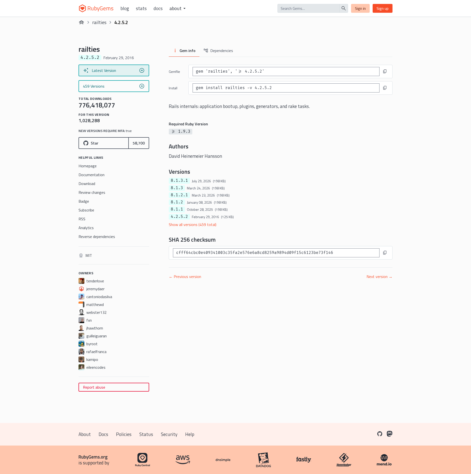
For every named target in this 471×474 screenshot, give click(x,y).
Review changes (91, 192)
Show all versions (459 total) (192, 224)
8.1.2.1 (179, 195)
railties (99, 22)
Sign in (360, 8)
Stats (141, 8)
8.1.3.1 (179, 180)
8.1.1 (177, 209)
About (84, 434)
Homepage (87, 166)
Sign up (383, 8)
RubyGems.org (93, 456)
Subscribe (86, 210)
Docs (158, 8)
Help (189, 434)
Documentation (91, 175)
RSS (81, 219)
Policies (123, 434)
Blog (124, 8)
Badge (83, 201)
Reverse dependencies (96, 236)
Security (169, 434)
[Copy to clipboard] (384, 71)
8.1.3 (177, 187)
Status (146, 434)
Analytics (86, 228)
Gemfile (174, 71)
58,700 (139, 143)
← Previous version (185, 276)
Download (86, 183)
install (173, 88)
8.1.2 (177, 202)
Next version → (379, 276)
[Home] (81, 22)
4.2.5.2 (179, 216)
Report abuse (94, 387)
